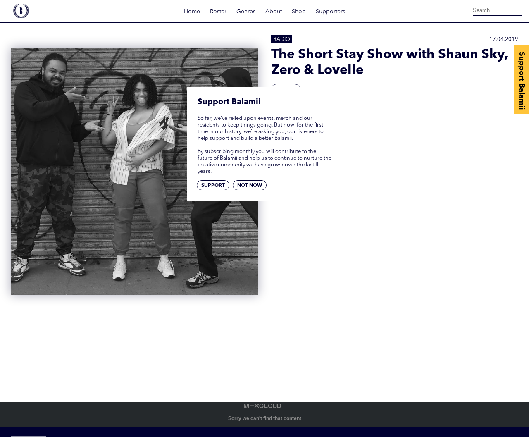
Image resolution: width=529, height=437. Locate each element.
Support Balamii (521, 81)
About (273, 11)
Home (192, 11)
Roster (218, 11)
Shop (299, 11)
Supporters (330, 11)
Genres (245, 11)
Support (213, 186)
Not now (249, 186)
